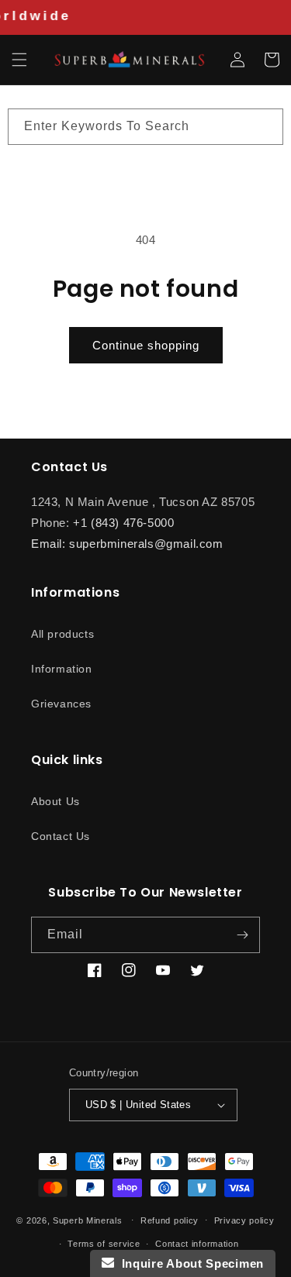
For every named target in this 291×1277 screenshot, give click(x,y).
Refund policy (169, 1220)
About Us (55, 801)
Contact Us (60, 836)
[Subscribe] (242, 935)
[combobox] (145, 126)
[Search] (265, 126)
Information (61, 669)
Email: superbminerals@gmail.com (127, 543)
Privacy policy (244, 1220)
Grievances (61, 703)
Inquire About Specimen (189, 1263)
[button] (19, 60)
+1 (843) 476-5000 (123, 522)
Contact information (196, 1243)
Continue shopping (145, 345)
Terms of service (104, 1243)
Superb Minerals (88, 1219)
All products (62, 634)
